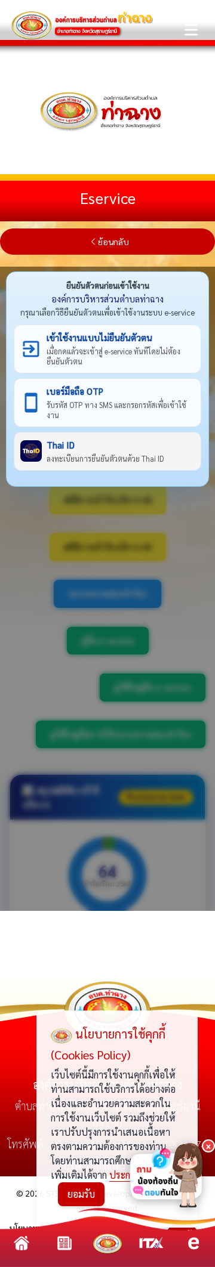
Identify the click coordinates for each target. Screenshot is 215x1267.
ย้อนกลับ (113, 241)
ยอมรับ (81, 1194)
